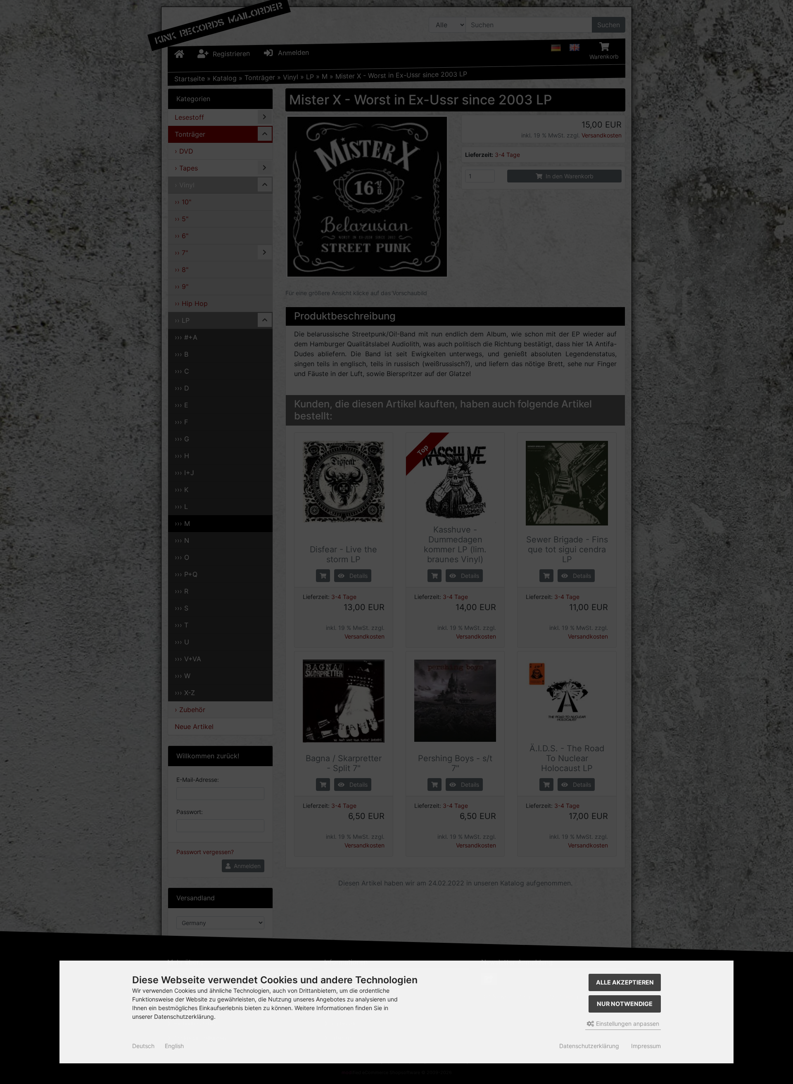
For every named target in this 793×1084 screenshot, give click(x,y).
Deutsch (143, 1045)
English (174, 1045)
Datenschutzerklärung (589, 1045)
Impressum (646, 1045)
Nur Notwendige (625, 1003)
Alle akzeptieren (625, 982)
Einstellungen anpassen (626, 1023)
